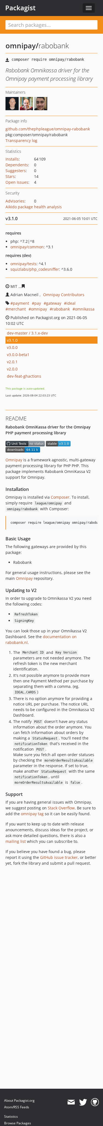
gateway (53, 303)
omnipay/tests (23, 263)
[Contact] (71, 1102)
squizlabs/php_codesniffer (34, 269)
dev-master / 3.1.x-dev (27, 333)
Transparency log (21, 140)
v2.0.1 (12, 361)
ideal (71, 303)
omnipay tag (32, 813)
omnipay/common (27, 246)
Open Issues (16, 182)
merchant (17, 309)
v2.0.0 (12, 369)
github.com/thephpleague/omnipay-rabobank (47, 128)
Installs (12, 159)
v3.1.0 (12, 340)
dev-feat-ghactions (24, 376)
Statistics (11, 1116)
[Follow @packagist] (83, 1102)
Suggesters (15, 170)
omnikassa (84, 309)
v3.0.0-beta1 (18, 354)
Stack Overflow (61, 808)
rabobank (61, 309)
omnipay (39, 309)
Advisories (14, 201)
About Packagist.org (19, 1100)
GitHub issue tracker (59, 857)
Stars (10, 176)
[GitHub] (95, 1102)
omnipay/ (21, 46)
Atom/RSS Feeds (16, 1107)
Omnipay (13, 459)
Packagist (20, 7)
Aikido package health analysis (33, 206)
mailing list (15, 841)
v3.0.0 (12, 347)
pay (37, 303)
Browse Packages (17, 1123)
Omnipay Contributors (63, 294)
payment (21, 303)
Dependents (16, 164)
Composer (60, 497)
